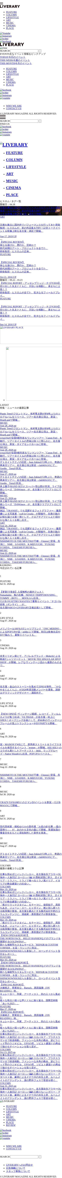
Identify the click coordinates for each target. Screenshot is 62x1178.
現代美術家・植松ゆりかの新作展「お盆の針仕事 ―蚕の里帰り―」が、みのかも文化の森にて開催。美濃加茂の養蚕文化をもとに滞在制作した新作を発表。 (30, 829)
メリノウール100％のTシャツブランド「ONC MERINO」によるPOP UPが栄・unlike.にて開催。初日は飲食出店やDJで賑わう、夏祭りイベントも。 (31, 631)
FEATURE (11, 12)
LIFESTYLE (12, 17)
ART (8, 20)
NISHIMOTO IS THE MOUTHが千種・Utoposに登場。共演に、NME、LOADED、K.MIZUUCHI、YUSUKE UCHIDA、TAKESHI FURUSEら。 (30, 778)
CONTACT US (13, 108)
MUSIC (10, 23)
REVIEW (10, 1125)
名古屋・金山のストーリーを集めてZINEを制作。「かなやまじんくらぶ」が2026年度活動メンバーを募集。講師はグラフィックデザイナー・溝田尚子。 (30, 689)
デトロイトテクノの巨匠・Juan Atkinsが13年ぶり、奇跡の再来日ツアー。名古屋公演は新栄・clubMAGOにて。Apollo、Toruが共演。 (31, 857)
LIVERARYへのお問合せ (19, 1165)
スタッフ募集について (18, 1171)
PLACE (10, 28)
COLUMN (11, 14)
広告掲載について (15, 1168)
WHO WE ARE (14, 106)
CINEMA (11, 25)
